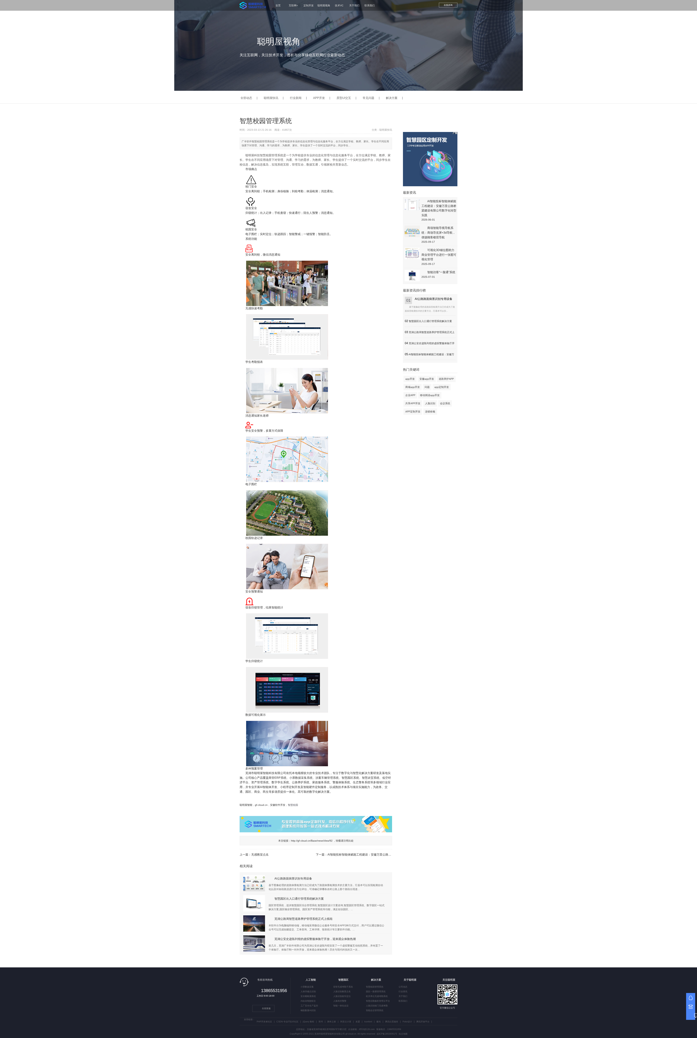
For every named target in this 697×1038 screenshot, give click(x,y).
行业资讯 (403, 991)
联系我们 (369, 5)
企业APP (410, 395)
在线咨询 (448, 5)
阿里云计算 (345, 1021)
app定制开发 (441, 387)
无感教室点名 (260, 854)
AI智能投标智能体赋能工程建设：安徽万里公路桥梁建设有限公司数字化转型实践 (379, 854)
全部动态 (246, 97)
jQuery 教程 (308, 1021)
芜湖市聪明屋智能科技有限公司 (265, 773)
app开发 (410, 378)
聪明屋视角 (323, 5)
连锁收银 (430, 411)
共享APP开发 (412, 403)
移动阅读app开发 (430, 395)
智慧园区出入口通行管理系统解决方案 (430, 321)
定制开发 (308, 5)
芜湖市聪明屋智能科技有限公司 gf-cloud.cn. (335, 1034)
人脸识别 (430, 403)
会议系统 (445, 403)
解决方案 (392, 97)
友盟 (358, 1021)
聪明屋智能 (246, 804)
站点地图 (403, 1034)
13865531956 (274, 990)
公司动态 (403, 987)
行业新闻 (295, 97)
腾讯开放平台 (422, 1021)
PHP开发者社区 (264, 1021)
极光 (378, 1021)
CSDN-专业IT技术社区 (287, 1021)
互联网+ (293, 5)
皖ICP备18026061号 (387, 1034)
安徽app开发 (426, 378)
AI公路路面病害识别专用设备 (433, 298)
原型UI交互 (344, 97)
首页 (278, 5)
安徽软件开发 (277, 804)
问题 (427, 387)
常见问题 (368, 97)
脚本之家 (331, 1021)
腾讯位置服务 (391, 1021)
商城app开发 (412, 387)
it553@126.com (367, 1029)
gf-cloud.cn (261, 804)
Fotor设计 (407, 1021)
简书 (321, 1021)
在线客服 (266, 1008)
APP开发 (319, 97)
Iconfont (368, 1021)
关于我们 (354, 5)
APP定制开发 (412, 411)
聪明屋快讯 (271, 97)
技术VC (339, 5)
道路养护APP (446, 378)
